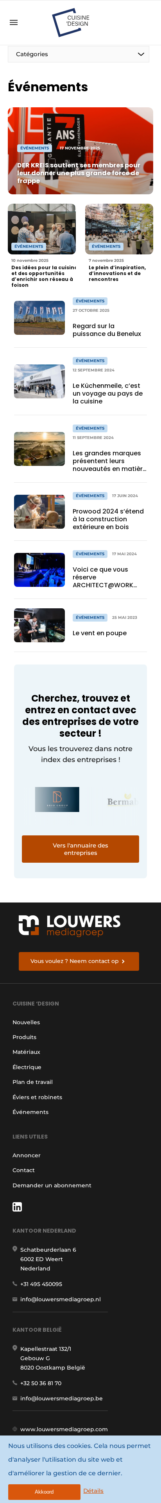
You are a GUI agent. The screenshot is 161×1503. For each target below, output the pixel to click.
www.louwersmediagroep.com (64, 1429)
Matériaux (26, 1051)
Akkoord (44, 1492)
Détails (93, 1490)
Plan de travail (33, 1082)
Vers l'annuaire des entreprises (80, 849)
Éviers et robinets (37, 1097)
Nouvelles (26, 1022)
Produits (24, 1037)
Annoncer (27, 1155)
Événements (30, 1112)
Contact (24, 1170)
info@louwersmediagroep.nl (60, 1299)
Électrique (27, 1067)
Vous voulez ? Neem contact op (74, 961)
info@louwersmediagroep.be (61, 1398)
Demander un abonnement (52, 1185)
